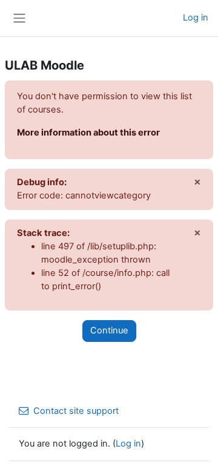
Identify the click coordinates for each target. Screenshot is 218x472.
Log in (195, 17)
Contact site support (76, 410)
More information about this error (88, 132)
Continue (109, 330)
